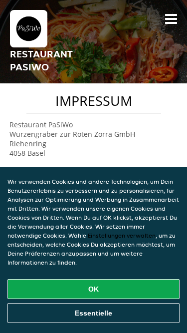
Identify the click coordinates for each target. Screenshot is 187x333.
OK (93, 289)
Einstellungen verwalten (122, 235)
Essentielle (93, 313)
